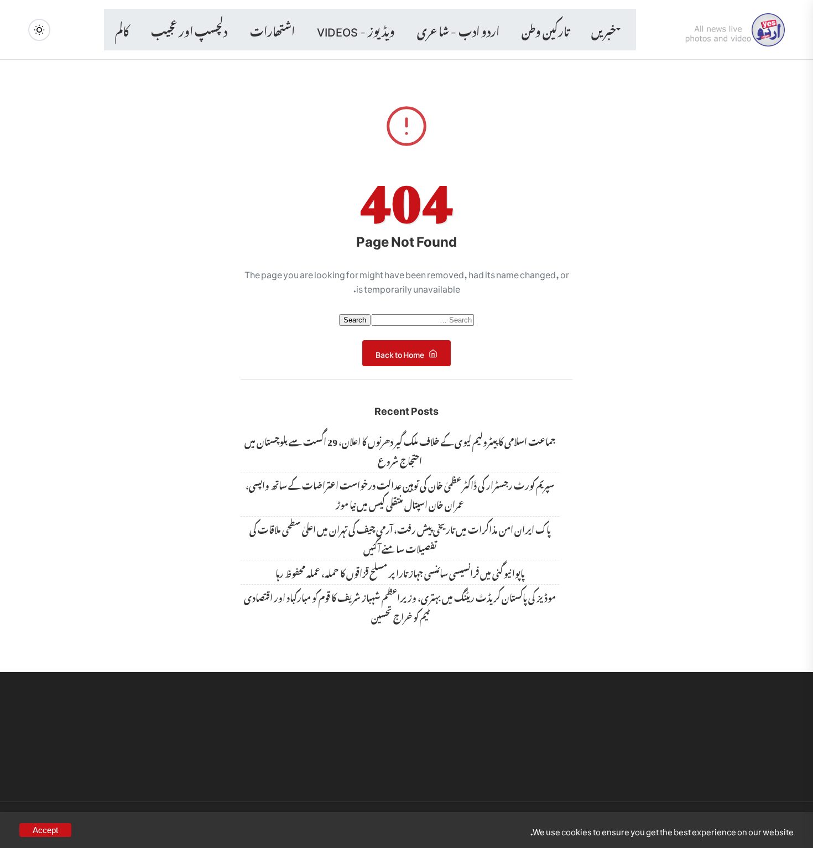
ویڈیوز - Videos (356, 29)
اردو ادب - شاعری (458, 29)
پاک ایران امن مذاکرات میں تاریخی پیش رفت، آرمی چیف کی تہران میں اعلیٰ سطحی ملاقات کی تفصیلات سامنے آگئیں (400, 538)
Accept (45, 830)
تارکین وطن (545, 29)
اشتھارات (272, 29)
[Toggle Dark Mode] (39, 30)
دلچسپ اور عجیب (189, 29)
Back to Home (400, 352)
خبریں (603, 29)
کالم (122, 29)
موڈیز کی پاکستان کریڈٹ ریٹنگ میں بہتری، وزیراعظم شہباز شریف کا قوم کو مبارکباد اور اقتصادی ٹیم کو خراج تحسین (400, 606)
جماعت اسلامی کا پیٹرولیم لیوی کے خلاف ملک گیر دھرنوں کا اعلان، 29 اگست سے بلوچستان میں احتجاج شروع (400, 450)
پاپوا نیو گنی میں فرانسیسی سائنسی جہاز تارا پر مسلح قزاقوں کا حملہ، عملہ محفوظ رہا (400, 572)
